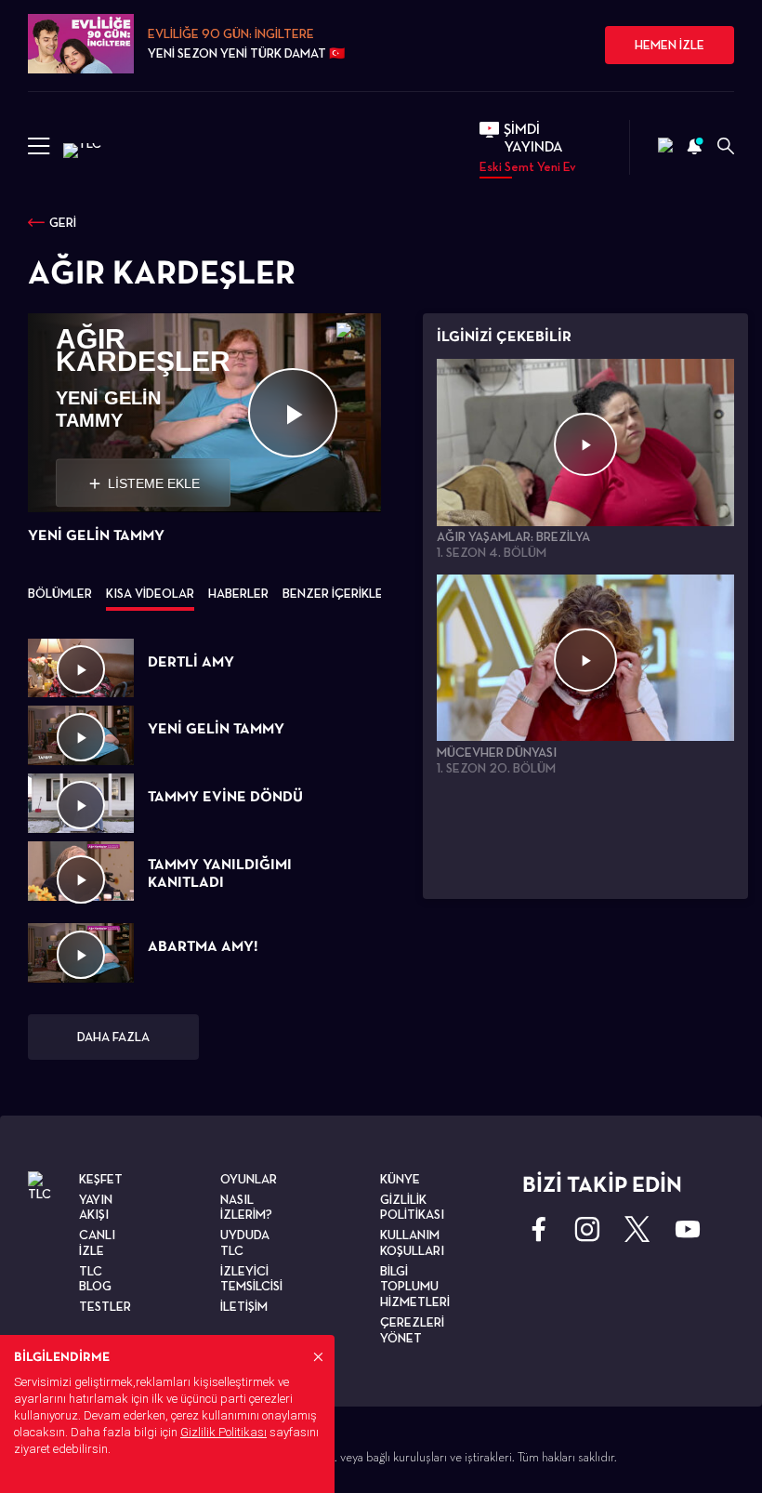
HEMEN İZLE (669, 44)
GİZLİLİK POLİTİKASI (412, 1207)
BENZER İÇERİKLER (336, 593)
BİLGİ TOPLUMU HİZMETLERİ (415, 1286)
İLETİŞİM (244, 1306)
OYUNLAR (248, 1178)
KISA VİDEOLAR (150, 593)
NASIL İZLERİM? (246, 1207)
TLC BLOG (95, 1278)
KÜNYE (400, 1178)
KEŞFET (101, 1178)
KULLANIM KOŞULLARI (412, 1242)
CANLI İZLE (97, 1242)
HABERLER (238, 593)
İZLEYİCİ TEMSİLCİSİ (251, 1278)
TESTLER (105, 1306)
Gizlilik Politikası (223, 1432)
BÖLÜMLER (60, 593)
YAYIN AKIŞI (95, 1207)
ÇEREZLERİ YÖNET (412, 1330)
